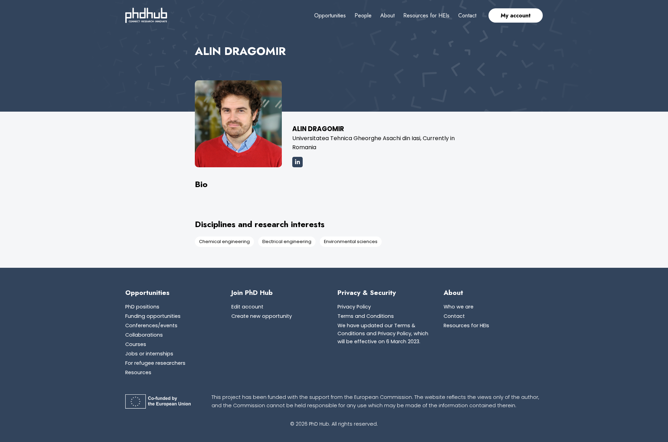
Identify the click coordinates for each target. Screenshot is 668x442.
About (387, 15)
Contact (467, 15)
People (363, 15)
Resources (138, 372)
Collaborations (144, 334)
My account (516, 15)
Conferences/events (151, 325)
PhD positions (142, 306)
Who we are (459, 306)
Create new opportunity (261, 316)
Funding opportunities (153, 316)
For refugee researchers (155, 363)
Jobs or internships (149, 353)
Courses (135, 344)
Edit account (247, 306)
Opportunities (330, 15)
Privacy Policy (354, 306)
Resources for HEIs (426, 15)
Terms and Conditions (365, 316)
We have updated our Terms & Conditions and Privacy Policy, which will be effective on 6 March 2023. (382, 333)
